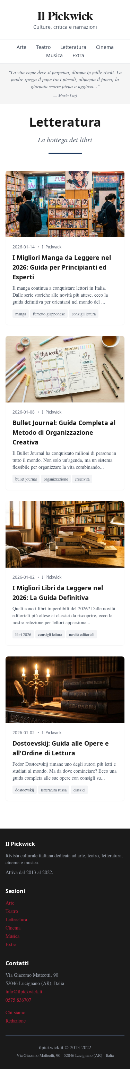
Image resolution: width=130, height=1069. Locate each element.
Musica (54, 55)
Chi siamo (15, 1012)
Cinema (105, 47)
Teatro (43, 47)
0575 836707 (18, 999)
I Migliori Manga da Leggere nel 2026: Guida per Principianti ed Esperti (61, 267)
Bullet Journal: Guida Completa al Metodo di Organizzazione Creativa (63, 432)
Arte (21, 47)
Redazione (16, 1020)
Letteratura (73, 47)
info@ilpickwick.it (24, 991)
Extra (78, 55)
